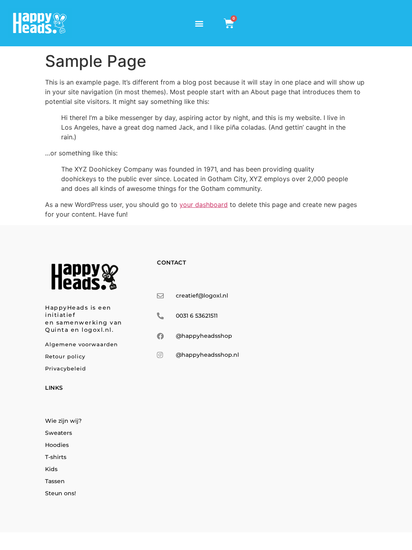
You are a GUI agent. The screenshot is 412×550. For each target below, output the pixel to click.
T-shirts (55, 457)
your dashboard (203, 205)
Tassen (55, 481)
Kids (51, 469)
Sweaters (58, 432)
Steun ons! (60, 493)
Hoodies (57, 445)
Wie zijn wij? (63, 420)
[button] (199, 23)
